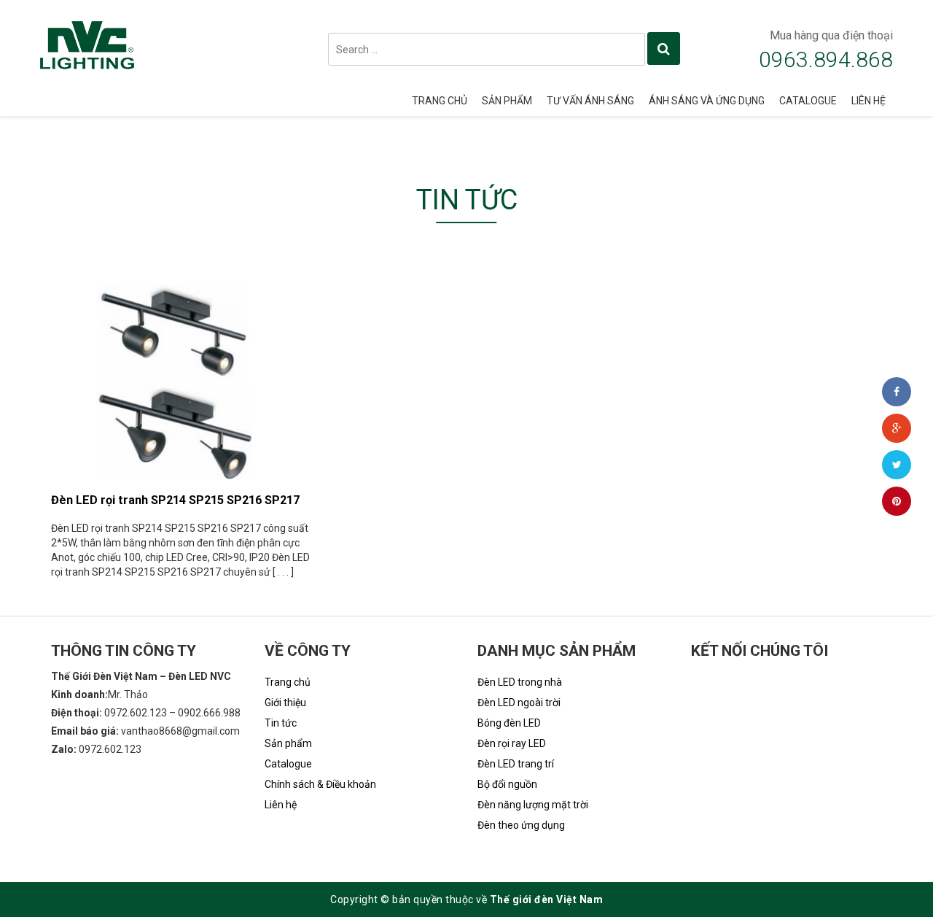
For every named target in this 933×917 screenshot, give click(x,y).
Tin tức (281, 723)
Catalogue (808, 101)
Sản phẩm (507, 101)
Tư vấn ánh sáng (590, 101)
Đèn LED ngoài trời (519, 702)
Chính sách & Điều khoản (320, 784)
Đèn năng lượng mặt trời (532, 804)
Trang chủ (439, 101)
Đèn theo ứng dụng (521, 825)
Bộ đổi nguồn (507, 784)
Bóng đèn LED (509, 723)
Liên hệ (868, 101)
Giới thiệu (285, 702)
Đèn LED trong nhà (519, 682)
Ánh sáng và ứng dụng (707, 101)
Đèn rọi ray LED (511, 743)
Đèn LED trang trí (515, 764)
